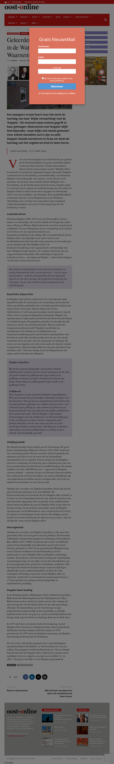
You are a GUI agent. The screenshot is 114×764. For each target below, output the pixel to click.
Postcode (57, 68)
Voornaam (43, 46)
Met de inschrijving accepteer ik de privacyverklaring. (58, 79)
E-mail (41, 57)
